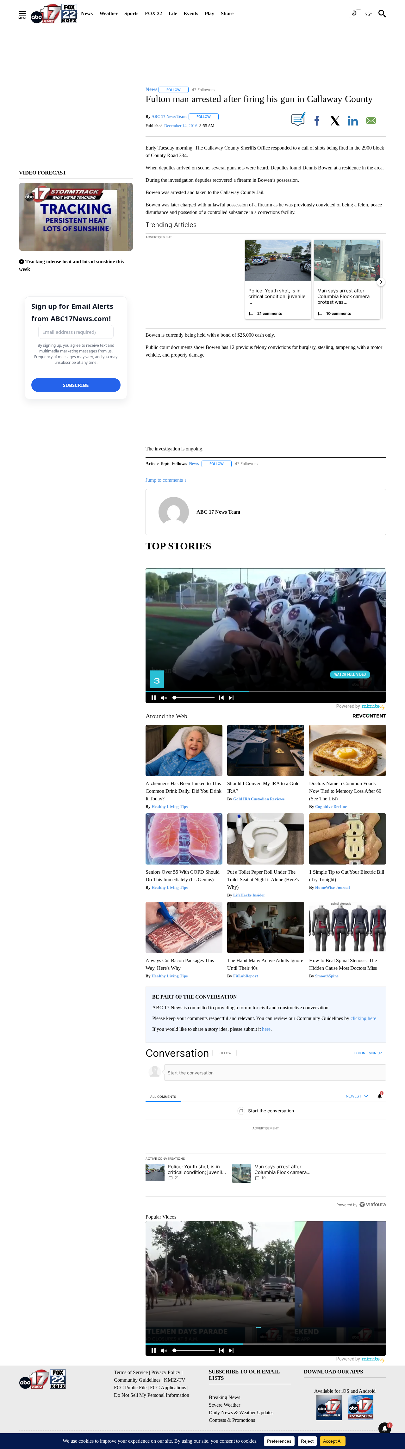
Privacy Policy (165, 1372)
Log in (359, 1053)
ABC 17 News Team (169, 116)
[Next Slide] (381, 282)
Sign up (375, 1053)
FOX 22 (153, 13)
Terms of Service (131, 1372)
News (87, 13)
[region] (266, 1129)
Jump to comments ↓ (166, 480)
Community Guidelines (137, 1380)
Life (173, 13)
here (266, 1029)
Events (191, 13)
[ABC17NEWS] (54, 13)
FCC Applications (168, 1387)
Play (209, 13)
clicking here (363, 1018)
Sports (131, 13)
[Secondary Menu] (27, 13)
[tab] (163, 1096)
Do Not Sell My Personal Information (151, 1395)
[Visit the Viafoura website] (372, 1204)
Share (227, 13)
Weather (108, 13)
